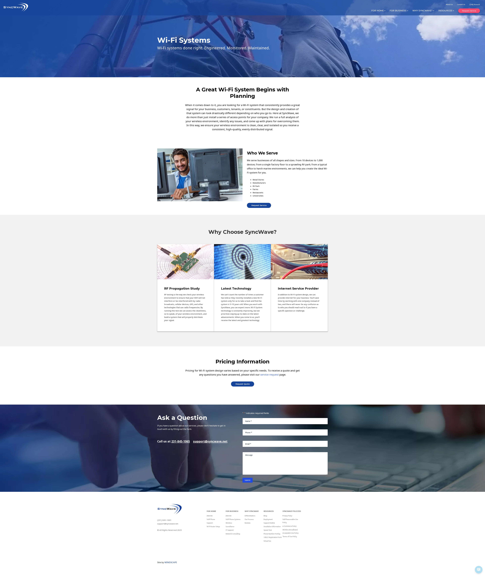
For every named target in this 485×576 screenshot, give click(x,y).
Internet (209, 516)
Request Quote (243, 384)
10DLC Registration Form (273, 537)
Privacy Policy (287, 516)
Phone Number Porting (272, 534)
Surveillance (230, 527)
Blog (265, 516)
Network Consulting (233, 534)
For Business (398, 10)
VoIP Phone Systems (233, 519)
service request (269, 374)
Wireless (229, 523)
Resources (445, 10)
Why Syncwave (252, 511)
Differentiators (250, 516)
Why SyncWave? (422, 10)
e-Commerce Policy (289, 526)
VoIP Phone (211, 519)
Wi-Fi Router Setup (213, 527)
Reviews (247, 523)
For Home (377, 10)
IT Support (230, 530)
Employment (268, 519)
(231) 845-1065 (164, 520)
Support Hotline (269, 523)
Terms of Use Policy (290, 536)
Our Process (249, 519)
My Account (475, 4)
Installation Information (272, 527)
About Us (449, 4)
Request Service (469, 11)
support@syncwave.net (210, 441)
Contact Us (461, 4)
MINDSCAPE (170, 562)
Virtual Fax (267, 541)
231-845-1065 (180, 441)
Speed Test (268, 530)
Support (210, 523)
